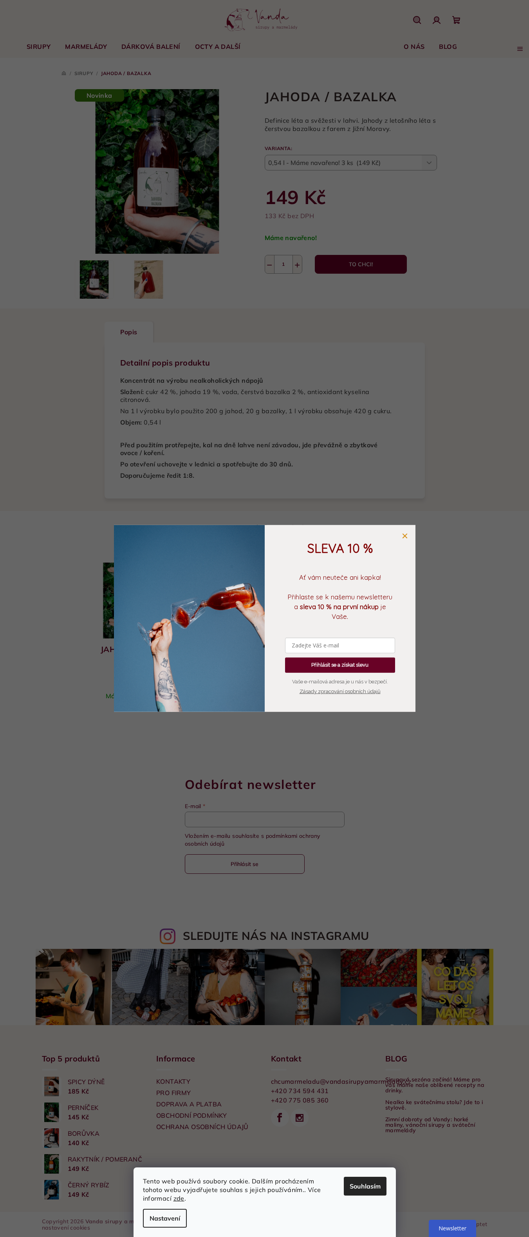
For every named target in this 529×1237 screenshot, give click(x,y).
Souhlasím (365, 1186)
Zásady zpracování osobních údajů (340, 691)
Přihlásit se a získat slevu (339, 665)
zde (178, 1198)
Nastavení (165, 1218)
